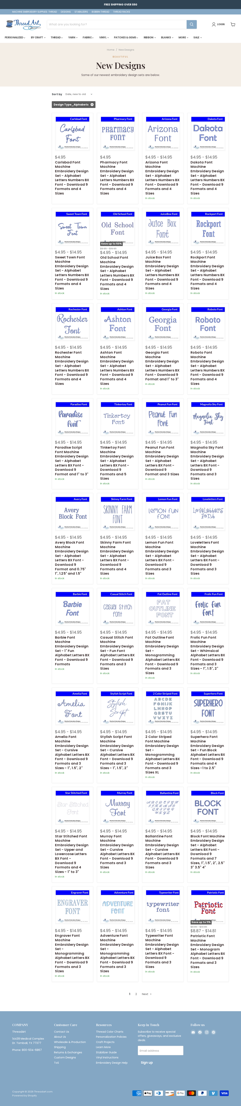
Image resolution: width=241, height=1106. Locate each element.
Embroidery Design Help (112, 1063)
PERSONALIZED (14, 37)
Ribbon (149, 37)
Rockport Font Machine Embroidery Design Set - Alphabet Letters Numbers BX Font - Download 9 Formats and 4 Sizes (208, 273)
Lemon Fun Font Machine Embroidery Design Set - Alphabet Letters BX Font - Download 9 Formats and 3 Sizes (162, 558)
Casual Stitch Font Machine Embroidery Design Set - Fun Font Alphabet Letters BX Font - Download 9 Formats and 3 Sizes (117, 653)
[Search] (192, 24)
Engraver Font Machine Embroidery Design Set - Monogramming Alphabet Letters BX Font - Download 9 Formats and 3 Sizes (72, 953)
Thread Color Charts (109, 1032)
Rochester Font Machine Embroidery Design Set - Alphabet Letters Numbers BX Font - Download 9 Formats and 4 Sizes (72, 368)
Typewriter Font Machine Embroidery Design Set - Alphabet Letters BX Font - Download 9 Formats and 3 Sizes (162, 951)
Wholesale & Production (70, 1042)
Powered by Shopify (24, 1095)
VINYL (103, 37)
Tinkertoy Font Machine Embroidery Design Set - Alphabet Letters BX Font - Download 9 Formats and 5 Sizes (117, 463)
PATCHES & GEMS (125, 37)
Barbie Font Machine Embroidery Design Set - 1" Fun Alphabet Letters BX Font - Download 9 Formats (72, 650)
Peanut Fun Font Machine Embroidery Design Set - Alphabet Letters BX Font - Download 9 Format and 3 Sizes (162, 460)
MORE (182, 37)
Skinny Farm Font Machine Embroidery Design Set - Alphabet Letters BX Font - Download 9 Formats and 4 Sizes (117, 558)
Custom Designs (65, 1057)
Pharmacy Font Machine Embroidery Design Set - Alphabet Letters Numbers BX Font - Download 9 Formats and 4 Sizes (117, 178)
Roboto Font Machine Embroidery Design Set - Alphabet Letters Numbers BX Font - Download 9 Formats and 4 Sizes (208, 368)
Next (145, 994)
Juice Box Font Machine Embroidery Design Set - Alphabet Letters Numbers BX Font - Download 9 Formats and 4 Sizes (162, 273)
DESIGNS (66, 12)
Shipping (60, 1047)
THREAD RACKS (121, 12)
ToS (56, 1063)
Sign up (147, 1062)
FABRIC (87, 37)
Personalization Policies (111, 1037)
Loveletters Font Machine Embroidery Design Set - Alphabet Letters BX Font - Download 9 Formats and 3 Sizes (207, 558)
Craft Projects (105, 1042)
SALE (196, 37)
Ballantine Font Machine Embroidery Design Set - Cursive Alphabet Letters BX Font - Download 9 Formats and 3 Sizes (162, 852)
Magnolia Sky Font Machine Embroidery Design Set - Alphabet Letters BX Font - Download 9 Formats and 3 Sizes (207, 463)
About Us (60, 1037)
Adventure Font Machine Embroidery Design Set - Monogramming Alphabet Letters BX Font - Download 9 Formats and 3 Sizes (117, 953)
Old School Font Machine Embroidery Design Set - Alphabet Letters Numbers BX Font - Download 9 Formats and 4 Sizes (117, 273)
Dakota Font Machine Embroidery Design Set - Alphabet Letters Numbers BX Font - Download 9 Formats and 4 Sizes (208, 178)
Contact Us (61, 1032)
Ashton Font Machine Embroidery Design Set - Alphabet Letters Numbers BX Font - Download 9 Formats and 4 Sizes (117, 368)
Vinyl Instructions (107, 1057)
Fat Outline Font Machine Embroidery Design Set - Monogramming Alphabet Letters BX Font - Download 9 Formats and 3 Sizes (162, 655)
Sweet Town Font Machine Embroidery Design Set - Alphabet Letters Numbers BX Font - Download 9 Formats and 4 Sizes (72, 273)
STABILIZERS (81, 12)
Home (110, 50)
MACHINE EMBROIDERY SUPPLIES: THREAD (34, 12)
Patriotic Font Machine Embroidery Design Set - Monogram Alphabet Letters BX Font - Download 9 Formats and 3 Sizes (208, 951)
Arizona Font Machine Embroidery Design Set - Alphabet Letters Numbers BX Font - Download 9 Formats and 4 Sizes (162, 178)
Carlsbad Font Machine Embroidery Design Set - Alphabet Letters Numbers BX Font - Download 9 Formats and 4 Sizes (72, 178)
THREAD (56, 37)
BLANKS (166, 37)
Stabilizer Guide (106, 1052)
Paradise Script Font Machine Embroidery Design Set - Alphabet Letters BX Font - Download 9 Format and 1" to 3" (71, 460)
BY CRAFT (37, 37)
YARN (72, 37)
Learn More (103, 1047)
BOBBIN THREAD (100, 12)
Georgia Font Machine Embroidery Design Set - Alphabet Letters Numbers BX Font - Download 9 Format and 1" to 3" (162, 365)
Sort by (57, 94)
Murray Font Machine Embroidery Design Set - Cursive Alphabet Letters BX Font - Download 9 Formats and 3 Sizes (117, 852)
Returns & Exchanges (68, 1052)
